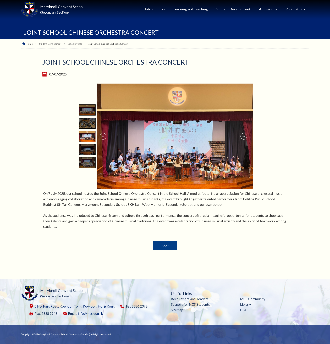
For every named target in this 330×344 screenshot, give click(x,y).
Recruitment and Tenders (189, 299)
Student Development (233, 9)
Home (30, 43)
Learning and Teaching (190, 9)
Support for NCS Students (190, 304)
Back (165, 246)
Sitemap (177, 310)
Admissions (268, 9)
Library (245, 304)
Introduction (155, 9)
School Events (75, 43)
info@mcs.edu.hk (90, 313)
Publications (295, 9)
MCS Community (252, 299)
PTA (243, 310)
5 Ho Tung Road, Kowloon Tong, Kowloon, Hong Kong (75, 306)
